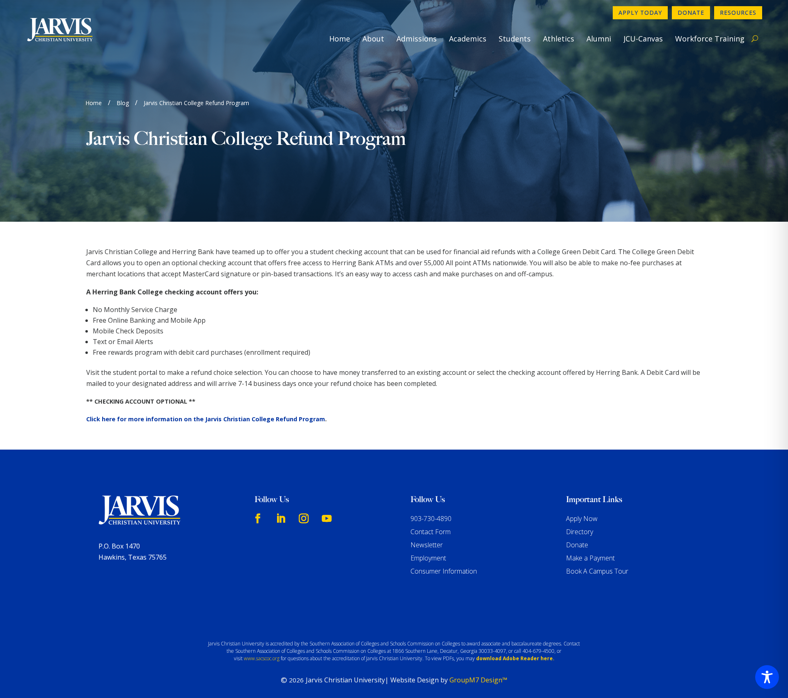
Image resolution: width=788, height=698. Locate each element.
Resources (738, 12)
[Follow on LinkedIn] (281, 518)
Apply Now (582, 518)
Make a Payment (590, 558)
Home (339, 39)
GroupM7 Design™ (478, 679)
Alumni (598, 39)
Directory (579, 531)
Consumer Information (443, 571)
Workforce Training (709, 39)
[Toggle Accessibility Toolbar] (767, 677)
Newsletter (426, 544)
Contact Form (430, 531)
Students (515, 39)
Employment (428, 558)
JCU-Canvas (643, 39)
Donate (691, 12)
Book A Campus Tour (597, 571)
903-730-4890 (430, 518)
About (373, 39)
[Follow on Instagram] (304, 518)
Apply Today (640, 12)
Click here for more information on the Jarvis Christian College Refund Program (205, 419)
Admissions (416, 39)
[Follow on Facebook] (258, 518)
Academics (467, 39)
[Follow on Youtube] (327, 518)
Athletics (558, 39)
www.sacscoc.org (261, 658)
